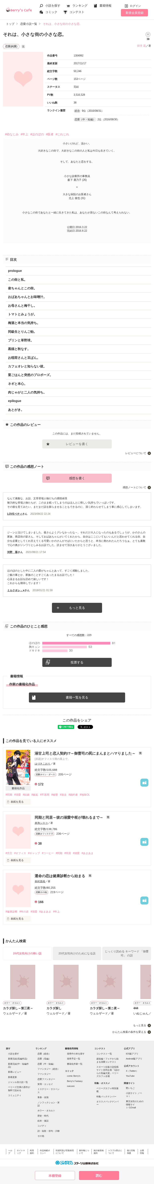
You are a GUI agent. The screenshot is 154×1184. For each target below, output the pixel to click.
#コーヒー (48, 853)
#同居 (67, 853)
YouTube (130, 1076)
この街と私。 (17, 279)
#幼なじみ (12, 134)
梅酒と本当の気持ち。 (24, 323)
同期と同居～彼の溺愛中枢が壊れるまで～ (69, 817)
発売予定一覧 (73, 1058)
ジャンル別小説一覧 (18, 1082)
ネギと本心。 (17, 383)
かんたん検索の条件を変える (129, 1031)
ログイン (135, 5)
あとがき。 (16, 409)
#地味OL (85, 794)
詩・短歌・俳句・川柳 (48, 1131)
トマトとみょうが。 (22, 314)
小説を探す (52, 5)
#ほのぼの (37, 134)
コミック (51, 12)
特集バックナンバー (106, 1096)
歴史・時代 (43, 1116)
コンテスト (76, 12)
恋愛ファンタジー (46, 1079)
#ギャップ (34, 853)
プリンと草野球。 (21, 340)
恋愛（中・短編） (46, 1064)
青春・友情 (43, 1097)
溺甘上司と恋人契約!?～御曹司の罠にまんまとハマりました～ (86, 753)
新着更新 (12, 1077)
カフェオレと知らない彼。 (27, 366)
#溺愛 (17, 794)
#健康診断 (11, 911)
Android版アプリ (134, 1058)
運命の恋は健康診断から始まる (60, 876)
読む (99, 1175)
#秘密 (54, 794)
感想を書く (77, 478)
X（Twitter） (132, 1071)
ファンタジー (44, 1074)
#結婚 (26, 794)
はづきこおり (42, 763)
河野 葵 (12, 552)
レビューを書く (77, 444)
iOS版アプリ (132, 1053)
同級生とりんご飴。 (22, 331)
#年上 (24, 134)
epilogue (14, 401)
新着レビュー (14, 1072)
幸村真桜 (40, 881)
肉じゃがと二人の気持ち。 (27, 392)
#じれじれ (62, 134)
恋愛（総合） (44, 1053)
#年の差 (24, 911)
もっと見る (77, 607)
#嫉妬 (34, 794)
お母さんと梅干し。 (22, 305)
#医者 (50, 134)
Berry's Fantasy (75, 1081)
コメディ (41, 1126)
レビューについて (135, 453)
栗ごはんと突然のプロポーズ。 (30, 375)
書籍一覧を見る (77, 697)
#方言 (9, 853)
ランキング (79, 5)
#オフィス (20, 853)
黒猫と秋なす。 (19, 349)
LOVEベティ (14, 513)
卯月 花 (141, 45)
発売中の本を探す (76, 1053)
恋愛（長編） (44, 1058)
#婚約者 (73, 794)
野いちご (130, 1088)
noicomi (70, 1086)
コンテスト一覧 (104, 1053)
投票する (77, 662)
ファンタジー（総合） (48, 1069)
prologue (15, 270)
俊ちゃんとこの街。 (22, 288)
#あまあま (87, 853)
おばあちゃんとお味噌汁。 (27, 297)
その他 (40, 1136)
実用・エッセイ (45, 1084)
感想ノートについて (134, 487)
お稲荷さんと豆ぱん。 (24, 357)
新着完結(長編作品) (17, 1058)
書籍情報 (105, 5)
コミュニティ (14, 1095)
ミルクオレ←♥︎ (15, 590)
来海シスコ (41, 822)
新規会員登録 (135, 12)
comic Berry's (73, 1076)
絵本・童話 (43, 1121)
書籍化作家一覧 (74, 1064)
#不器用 (44, 794)
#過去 (63, 794)
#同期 (9, 794)
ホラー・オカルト (46, 1110)
